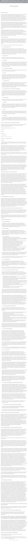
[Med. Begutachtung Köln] (4, 0)
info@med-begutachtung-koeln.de (7, 136)
